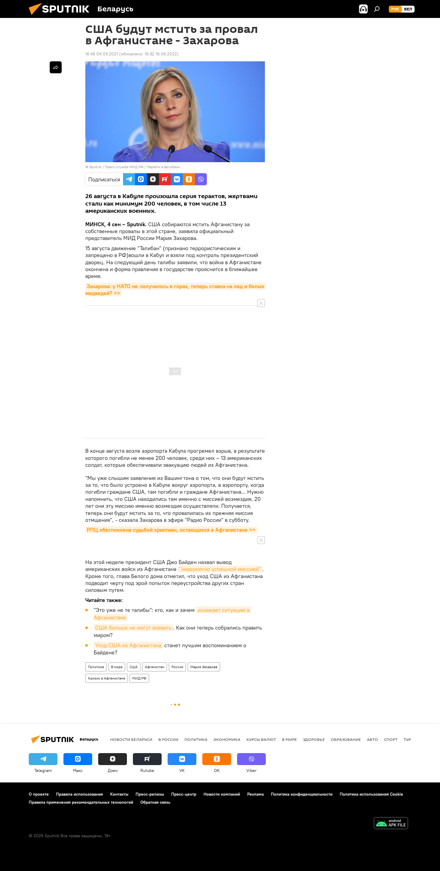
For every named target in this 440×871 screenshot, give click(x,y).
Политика (96, 667)
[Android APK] (391, 824)
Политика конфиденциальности (302, 794)
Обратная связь (155, 802)
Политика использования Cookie (371, 794)
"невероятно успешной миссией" (220, 569)
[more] (56, 67)
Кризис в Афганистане (106, 678)
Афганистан (154, 667)
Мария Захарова (203, 667)
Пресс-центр (183, 794)
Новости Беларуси (131, 739)
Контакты (119, 794)
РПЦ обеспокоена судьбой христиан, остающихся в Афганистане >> (171, 529)
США (134, 667)
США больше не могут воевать (133, 627)
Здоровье (314, 739)
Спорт (390, 739)
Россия (177, 667)
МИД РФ (139, 678)
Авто (372, 739)
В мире (116, 667)
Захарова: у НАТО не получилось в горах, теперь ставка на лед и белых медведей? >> (175, 290)
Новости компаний (222, 794)
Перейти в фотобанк (163, 167)
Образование (346, 739)
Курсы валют (261, 739)
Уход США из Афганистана (128, 645)
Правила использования (79, 794)
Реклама (255, 794)
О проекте (39, 794)
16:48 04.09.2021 (101, 54)
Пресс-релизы (150, 794)
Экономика (226, 739)
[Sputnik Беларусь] (61, 16)
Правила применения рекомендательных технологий (81, 802)
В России (168, 739)
